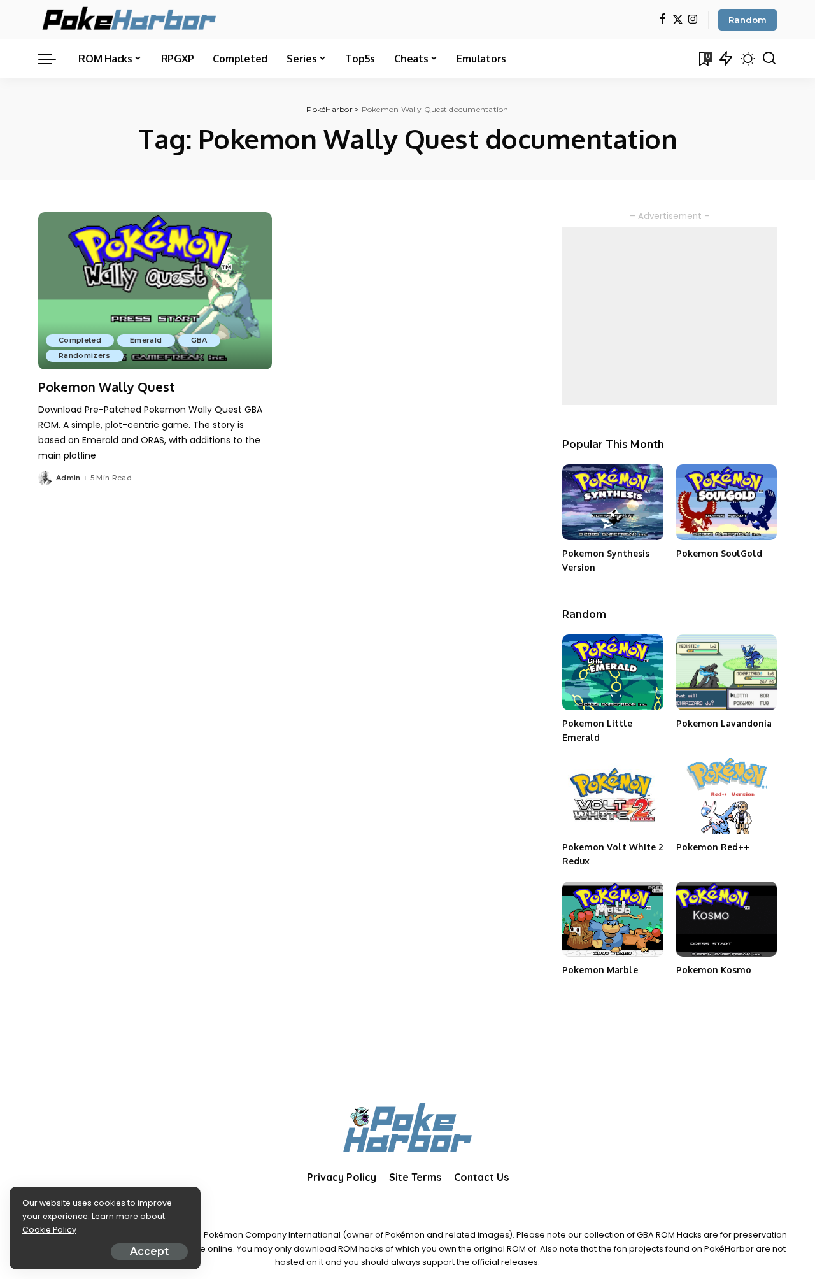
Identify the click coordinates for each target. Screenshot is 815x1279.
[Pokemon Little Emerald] (612, 672)
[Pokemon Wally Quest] (155, 291)
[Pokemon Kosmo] (726, 919)
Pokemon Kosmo (713, 969)
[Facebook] (662, 20)
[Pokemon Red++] (726, 796)
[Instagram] (693, 20)
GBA (199, 340)
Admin (68, 477)
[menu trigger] (53, 58)
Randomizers (85, 355)
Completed (80, 340)
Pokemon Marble (600, 969)
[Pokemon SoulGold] (726, 502)
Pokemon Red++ (712, 846)
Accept (149, 1251)
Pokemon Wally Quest (106, 386)
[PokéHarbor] (130, 19)
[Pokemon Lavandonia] (726, 672)
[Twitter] (677, 20)
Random (747, 20)
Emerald (146, 340)
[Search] (769, 58)
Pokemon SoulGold (719, 553)
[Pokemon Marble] (612, 919)
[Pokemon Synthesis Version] (612, 502)
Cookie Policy (49, 1229)
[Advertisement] (669, 316)
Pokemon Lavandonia (724, 723)
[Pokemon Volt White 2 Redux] (612, 796)
